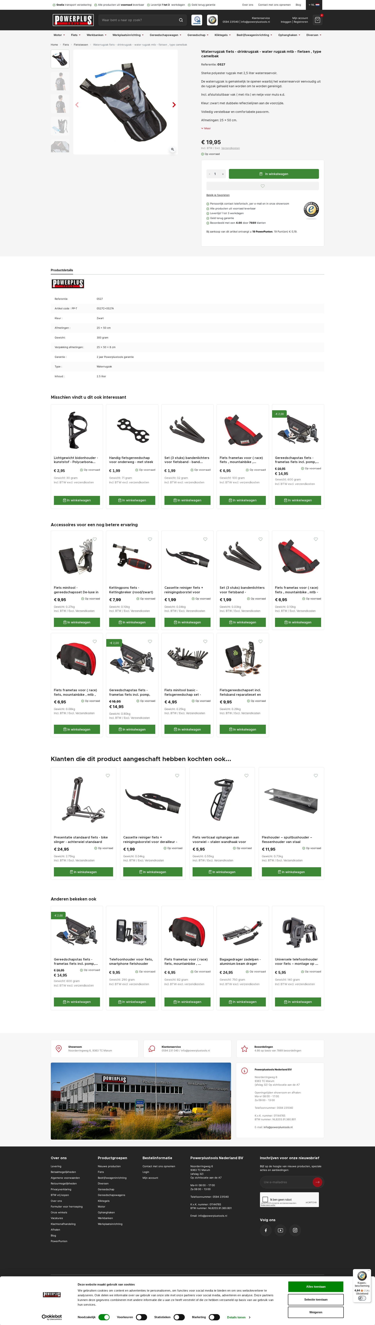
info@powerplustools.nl (255, 21)
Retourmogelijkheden (64, 1183)
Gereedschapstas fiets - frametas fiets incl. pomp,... (297, 460)
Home (54, 44)
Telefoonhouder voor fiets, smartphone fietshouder (131, 961)
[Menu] (368, 1271)
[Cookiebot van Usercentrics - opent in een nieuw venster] (52, 1317)
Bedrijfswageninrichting (112, 1177)
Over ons (247, 4)
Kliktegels (104, 1200)
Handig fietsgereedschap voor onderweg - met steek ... (131, 462)
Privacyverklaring (61, 1189)
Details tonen (236, 1317)
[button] (317, 20)
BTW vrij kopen (60, 1195)
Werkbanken (105, 1218)
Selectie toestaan (316, 1299)
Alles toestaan (316, 1286)
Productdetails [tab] (62, 270)
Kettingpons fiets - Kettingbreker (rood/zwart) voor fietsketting (131, 592)
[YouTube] (280, 1230)
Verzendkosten (230, 148)
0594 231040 (231, 21)
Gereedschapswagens (111, 1195)
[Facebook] (266, 1230)
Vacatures (57, 1218)
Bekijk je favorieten (218, 195)
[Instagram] (295, 1230)
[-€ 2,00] (132, 658)
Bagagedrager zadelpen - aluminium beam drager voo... (240, 963)
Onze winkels (59, 1212)
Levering (56, 1166)
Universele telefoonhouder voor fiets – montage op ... (296, 961)
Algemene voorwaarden (65, 1177)
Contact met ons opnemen (274, 4)
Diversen (103, 1183)
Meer (207, 128)
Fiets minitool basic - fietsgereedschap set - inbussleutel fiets (182, 695)
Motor (101, 1206)
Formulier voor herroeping (67, 1206)
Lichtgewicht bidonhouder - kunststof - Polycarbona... (76, 460)
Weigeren (315, 1312)
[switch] (141, 1317)
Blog (298, 4)
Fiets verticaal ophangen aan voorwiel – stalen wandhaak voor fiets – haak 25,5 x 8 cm (219, 842)
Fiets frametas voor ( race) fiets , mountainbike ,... (241, 460)
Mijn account (150, 1177)
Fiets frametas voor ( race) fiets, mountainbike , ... (186, 961)
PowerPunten (59, 1241)
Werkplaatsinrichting (110, 1223)
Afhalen (55, 1229)
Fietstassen (81, 44)
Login (146, 1171)
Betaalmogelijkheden (63, 1171)
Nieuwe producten (109, 1166)
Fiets (66, 44)
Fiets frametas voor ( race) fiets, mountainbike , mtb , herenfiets (75, 695)
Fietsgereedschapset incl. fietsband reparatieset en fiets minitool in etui (240, 695)
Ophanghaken (106, 1212)
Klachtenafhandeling (63, 1223)
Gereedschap (106, 1189)
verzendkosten (84, 482)
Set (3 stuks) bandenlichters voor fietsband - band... (186, 460)
